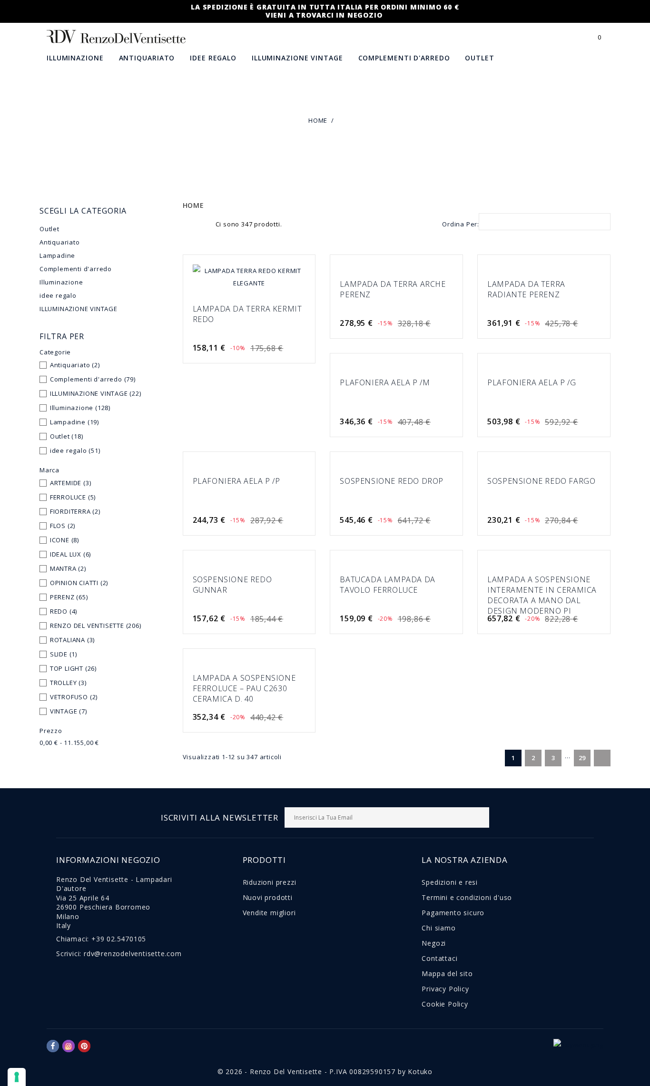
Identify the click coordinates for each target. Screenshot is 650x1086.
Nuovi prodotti (268, 897)
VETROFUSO (74, 697)
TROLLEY (68, 682)
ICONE (64, 540)
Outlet (479, 57)
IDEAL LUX (70, 554)
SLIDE (63, 654)
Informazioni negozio (108, 859)
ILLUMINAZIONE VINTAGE (297, 57)
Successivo (601, 758)
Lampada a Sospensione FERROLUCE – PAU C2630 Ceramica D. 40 (244, 688)
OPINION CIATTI (79, 582)
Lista (203, 223)
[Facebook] (53, 1046)
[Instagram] (68, 1046)
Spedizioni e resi (450, 882)
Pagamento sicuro (453, 912)
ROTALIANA (72, 640)
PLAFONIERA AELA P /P (236, 481)
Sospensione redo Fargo (541, 481)
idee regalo (213, 57)
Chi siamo (438, 927)
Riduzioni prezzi (269, 882)
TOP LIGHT (73, 668)
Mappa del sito (447, 973)
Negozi (434, 943)
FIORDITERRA (75, 511)
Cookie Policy (445, 1003)
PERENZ (69, 597)
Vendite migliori (269, 912)
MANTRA (68, 568)
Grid (188, 223)
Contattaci (439, 958)
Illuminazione (75, 57)
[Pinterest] (84, 1046)
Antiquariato (147, 57)
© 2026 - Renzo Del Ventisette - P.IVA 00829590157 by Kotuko (325, 1071)
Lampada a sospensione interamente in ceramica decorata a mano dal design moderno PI (542, 595)
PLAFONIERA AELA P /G (531, 382)
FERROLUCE (73, 497)
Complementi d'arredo (404, 57)
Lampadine (57, 255)
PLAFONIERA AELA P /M (385, 382)
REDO (63, 611)
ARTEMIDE (70, 483)
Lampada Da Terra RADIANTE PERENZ (526, 289)
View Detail (292, 279)
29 (582, 757)
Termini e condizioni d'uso (467, 897)
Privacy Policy (445, 988)
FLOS (62, 525)
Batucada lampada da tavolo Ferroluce (387, 584)
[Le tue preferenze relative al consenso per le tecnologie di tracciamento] (17, 1077)
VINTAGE (68, 711)
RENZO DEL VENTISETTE (95, 625)
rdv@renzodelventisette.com (133, 953)
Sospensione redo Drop (391, 481)
